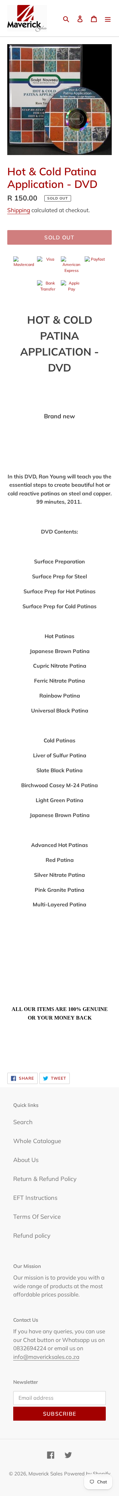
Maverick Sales (45, 1473)
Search (23, 1122)
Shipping (18, 210)
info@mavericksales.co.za (46, 1356)
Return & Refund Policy (45, 1179)
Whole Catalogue (37, 1141)
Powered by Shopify (87, 1473)
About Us (26, 1160)
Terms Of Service (37, 1216)
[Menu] (108, 18)
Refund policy (32, 1235)
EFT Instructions (35, 1198)
